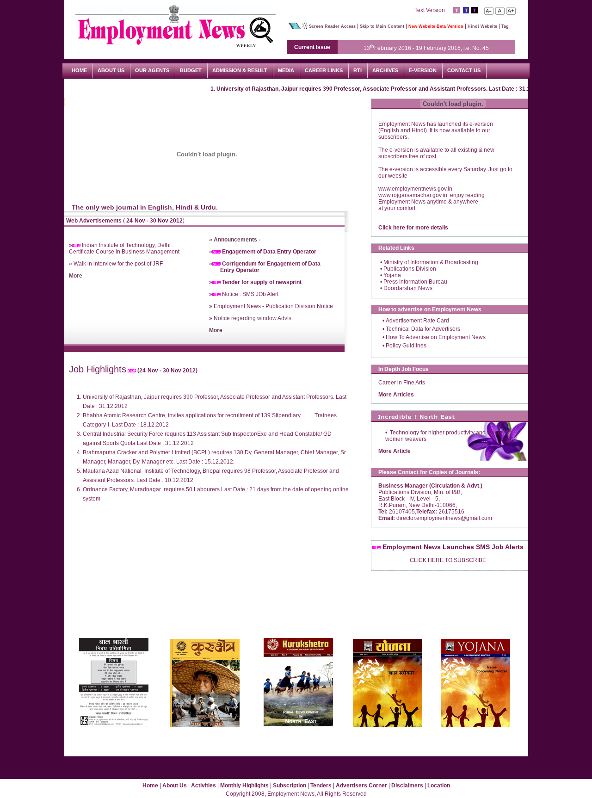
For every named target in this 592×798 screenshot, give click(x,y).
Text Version (430, 10)
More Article (394, 451)
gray (456, 10)
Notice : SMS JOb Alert (243, 294)
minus (488, 11)
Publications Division (409, 269)
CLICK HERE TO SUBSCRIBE (448, 560)
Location (438, 785)
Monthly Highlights (245, 785)
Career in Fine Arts (401, 382)
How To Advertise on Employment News (436, 337)
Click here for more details (413, 227)
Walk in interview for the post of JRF (118, 263)
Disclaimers (408, 785)
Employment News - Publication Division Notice (271, 306)
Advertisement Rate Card (417, 320)
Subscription (290, 785)
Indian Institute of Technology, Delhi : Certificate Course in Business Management (124, 248)
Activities (204, 785)
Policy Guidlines (406, 345)
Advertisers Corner (362, 785)
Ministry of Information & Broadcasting (430, 262)
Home (150, 785)
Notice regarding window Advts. (251, 318)
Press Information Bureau (415, 281)
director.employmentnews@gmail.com (443, 518)
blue (465, 10)
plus (511, 11)
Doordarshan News (407, 288)
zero (500, 11)
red (474, 10)
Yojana (392, 275)
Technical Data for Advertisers (423, 329)
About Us (174, 785)
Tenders (321, 785)
